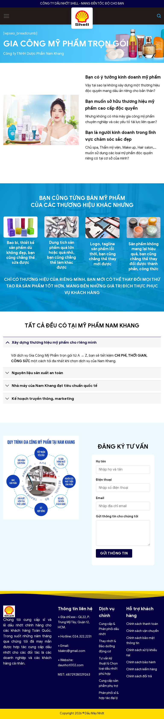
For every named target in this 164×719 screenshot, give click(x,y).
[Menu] (6, 16)
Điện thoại (104, 480)
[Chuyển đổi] (7, 342)
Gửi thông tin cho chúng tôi (117, 516)
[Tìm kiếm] (159, 15)
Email (100, 498)
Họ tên (101, 461)
